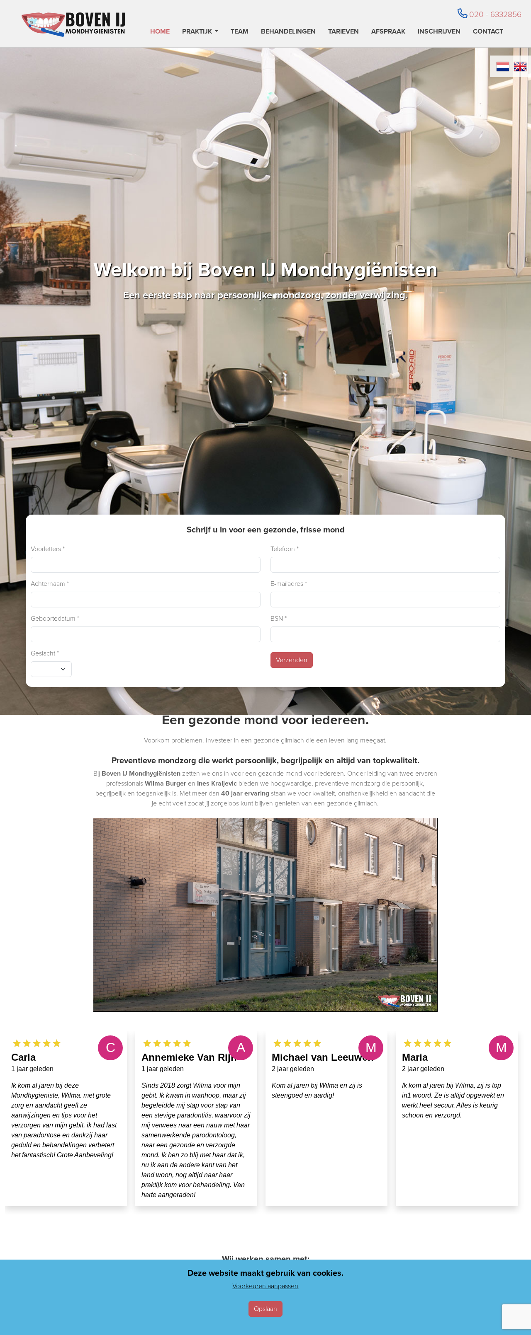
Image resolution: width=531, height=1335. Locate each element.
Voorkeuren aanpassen (265, 1286)
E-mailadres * (288, 583)
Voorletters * (48, 549)
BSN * (278, 618)
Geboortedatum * (55, 618)
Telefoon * (284, 549)
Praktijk (197, 32)
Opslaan (265, 1308)
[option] (66, 1118)
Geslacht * (45, 653)
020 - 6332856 (495, 14)
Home (160, 32)
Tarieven (343, 32)
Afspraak (388, 32)
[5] (17, 1043)
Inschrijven (439, 32)
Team (239, 32)
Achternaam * (50, 583)
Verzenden (291, 660)
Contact (488, 32)
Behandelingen (288, 32)
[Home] (73, 24)
